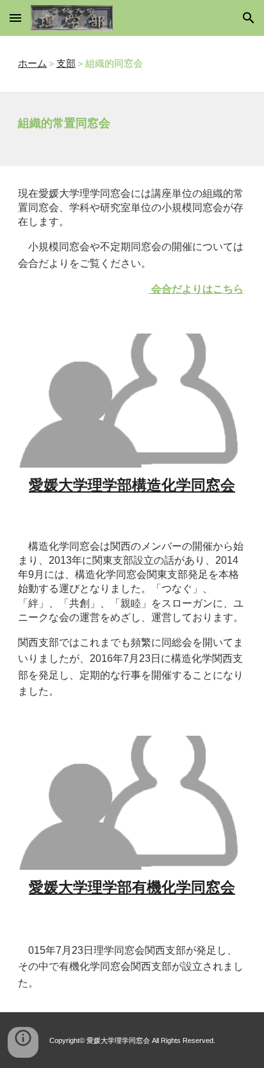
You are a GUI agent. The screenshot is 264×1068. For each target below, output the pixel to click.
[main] (132, 63)
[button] (15, 17)
